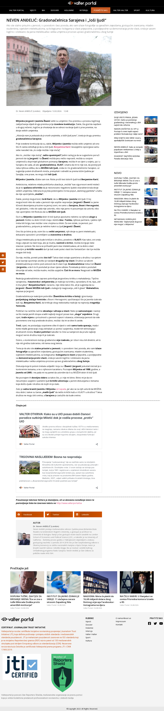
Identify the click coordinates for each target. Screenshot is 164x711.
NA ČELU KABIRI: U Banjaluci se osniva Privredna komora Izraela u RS (128, 212)
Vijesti (33, 10)
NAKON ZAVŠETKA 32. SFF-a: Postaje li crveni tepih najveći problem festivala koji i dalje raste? (128, 131)
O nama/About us (123, 618)
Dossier (55, 10)
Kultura (150, 10)
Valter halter (120, 10)
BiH (43, 10)
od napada (61, 389)
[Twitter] (155, 623)
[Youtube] (161, 623)
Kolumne (69, 10)
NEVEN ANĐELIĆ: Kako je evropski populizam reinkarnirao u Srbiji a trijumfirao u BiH (128, 149)
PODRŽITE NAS (100, 10)
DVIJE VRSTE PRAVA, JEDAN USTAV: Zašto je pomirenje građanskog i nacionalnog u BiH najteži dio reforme (127, 121)
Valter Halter (91, 634)
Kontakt (119, 624)
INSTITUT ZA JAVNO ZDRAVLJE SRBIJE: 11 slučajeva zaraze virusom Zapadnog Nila (127, 192)
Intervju (84, 10)
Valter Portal (16, 10)
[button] (30, 514)
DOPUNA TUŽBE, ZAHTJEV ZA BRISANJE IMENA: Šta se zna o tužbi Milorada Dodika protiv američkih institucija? (127, 182)
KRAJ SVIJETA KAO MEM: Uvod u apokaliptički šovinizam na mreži (127, 139)
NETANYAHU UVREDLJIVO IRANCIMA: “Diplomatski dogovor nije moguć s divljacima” (128, 222)
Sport (137, 10)
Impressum (121, 621)
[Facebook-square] (149, 623)
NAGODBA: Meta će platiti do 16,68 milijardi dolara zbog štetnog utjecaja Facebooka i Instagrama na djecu (126, 202)
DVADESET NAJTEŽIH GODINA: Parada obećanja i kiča (127, 157)
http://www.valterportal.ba (69, 503)
